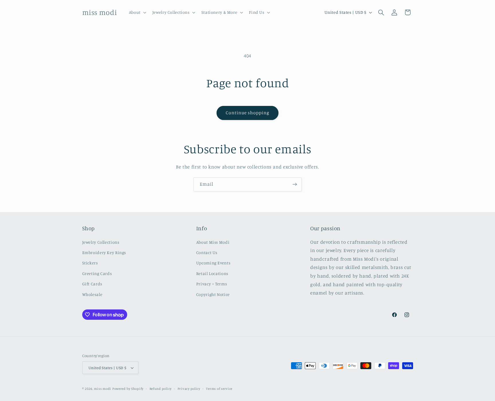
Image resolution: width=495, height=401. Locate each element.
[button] (137, 12)
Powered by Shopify (128, 389)
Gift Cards (92, 283)
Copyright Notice (213, 294)
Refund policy (161, 389)
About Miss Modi (212, 242)
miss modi (102, 389)
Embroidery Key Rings (104, 252)
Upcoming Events (213, 262)
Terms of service (219, 389)
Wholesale (92, 294)
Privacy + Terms (211, 283)
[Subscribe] (294, 184)
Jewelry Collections (100, 242)
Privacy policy (189, 389)
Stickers (90, 262)
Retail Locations (212, 273)
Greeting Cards (97, 273)
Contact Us (206, 252)
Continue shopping (248, 112)
